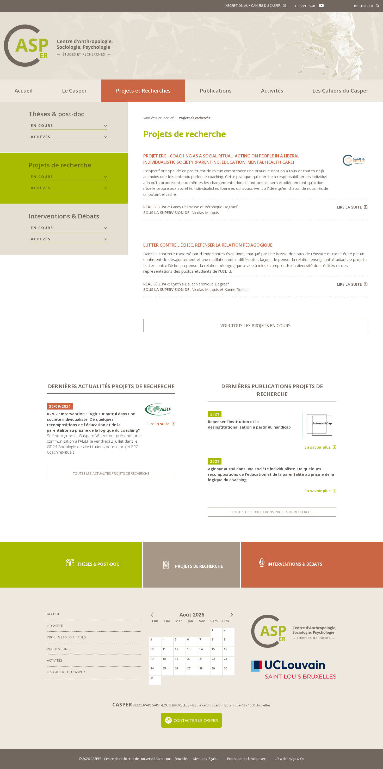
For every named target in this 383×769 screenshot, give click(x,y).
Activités (272, 90)
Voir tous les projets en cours (255, 325)
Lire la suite (349, 207)
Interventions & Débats (64, 216)
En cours (42, 125)
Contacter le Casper (196, 720)
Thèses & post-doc (56, 113)
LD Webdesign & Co (289, 758)
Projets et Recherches (143, 90)
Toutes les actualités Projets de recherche (111, 473)
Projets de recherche (60, 165)
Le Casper (74, 90)
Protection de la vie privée (246, 758)
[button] (105, 126)
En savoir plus (318, 447)
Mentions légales (205, 758)
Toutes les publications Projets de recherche (272, 512)
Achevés (41, 136)
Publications (216, 90)
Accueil (24, 90)
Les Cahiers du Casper (340, 90)
